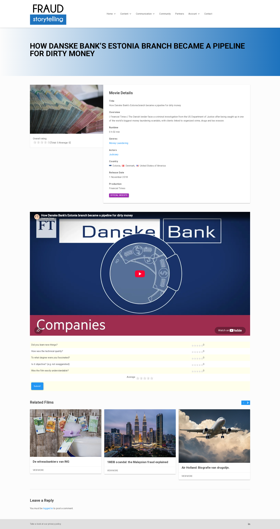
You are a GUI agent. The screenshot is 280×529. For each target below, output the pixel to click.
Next (248, 404)
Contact (208, 13)
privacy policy (54, 524)
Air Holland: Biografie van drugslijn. (206, 467)
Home (110, 13)
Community (165, 13)
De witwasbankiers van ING (51, 461)
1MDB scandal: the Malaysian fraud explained (137, 462)
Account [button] (192, 13)
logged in (48, 508)
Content (124, 13)
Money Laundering (118, 143)
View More (38, 470)
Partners (179, 13)
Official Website (119, 195)
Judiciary (113, 154)
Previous (243, 404)
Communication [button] (144, 13)
